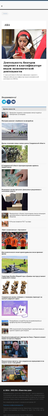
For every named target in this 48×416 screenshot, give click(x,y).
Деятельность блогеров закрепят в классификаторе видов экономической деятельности (22, 67)
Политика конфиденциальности (13, 405)
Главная (5, 13)
